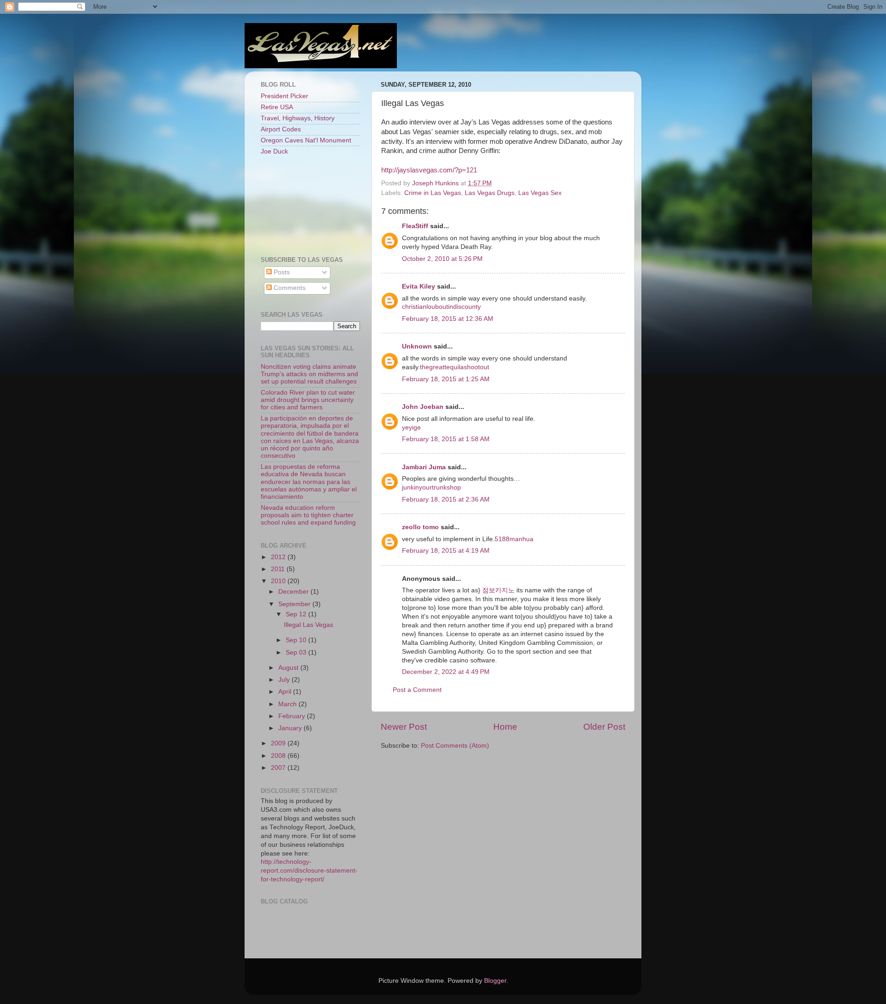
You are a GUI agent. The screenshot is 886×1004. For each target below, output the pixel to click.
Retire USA (277, 107)
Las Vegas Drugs (490, 192)
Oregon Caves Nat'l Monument (306, 140)
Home (505, 727)
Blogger (495, 980)
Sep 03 (297, 652)
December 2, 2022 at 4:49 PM (446, 671)
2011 (279, 569)
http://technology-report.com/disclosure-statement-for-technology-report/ (309, 870)
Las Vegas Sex (540, 192)
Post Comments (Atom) (455, 745)
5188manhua (514, 539)
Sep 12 (297, 614)
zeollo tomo (420, 527)
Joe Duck (274, 151)
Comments (288, 287)
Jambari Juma (424, 467)
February (292, 716)
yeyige (411, 427)
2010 (279, 581)
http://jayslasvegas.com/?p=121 (429, 170)
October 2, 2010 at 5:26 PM (442, 258)
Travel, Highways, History (298, 118)
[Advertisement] (302, 205)
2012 (279, 557)
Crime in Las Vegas (432, 192)
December (294, 591)
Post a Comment (417, 689)
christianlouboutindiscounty (441, 306)
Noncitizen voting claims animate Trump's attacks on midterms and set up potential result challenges (309, 374)
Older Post (604, 727)
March (288, 704)
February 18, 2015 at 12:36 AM (447, 318)
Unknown (417, 346)
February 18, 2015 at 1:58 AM (446, 439)
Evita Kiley (418, 286)
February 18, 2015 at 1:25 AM (446, 379)
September (295, 604)
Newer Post (404, 727)
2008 (279, 755)
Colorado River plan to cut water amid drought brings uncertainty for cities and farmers (308, 400)
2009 (279, 743)
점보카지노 (498, 590)
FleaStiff (415, 226)
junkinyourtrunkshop (431, 487)
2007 (279, 767)
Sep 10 (297, 640)
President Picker (284, 96)
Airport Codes (281, 129)
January (291, 728)
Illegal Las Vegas (308, 624)
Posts (281, 272)
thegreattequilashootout (454, 367)
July (285, 679)
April (285, 691)
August (289, 667)
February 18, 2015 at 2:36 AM (446, 499)
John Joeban (422, 406)
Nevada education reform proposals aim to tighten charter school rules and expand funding (308, 515)
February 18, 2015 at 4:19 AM (446, 550)
